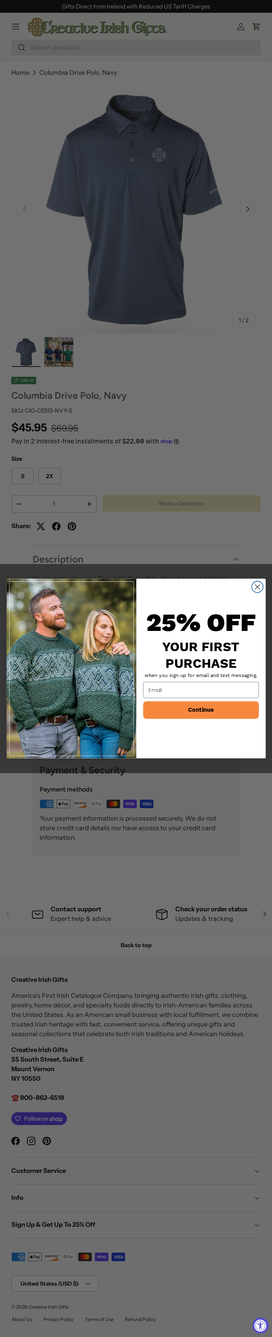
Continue (201, 710)
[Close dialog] (257, 587)
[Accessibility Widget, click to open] (260, 1325)
